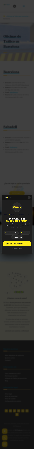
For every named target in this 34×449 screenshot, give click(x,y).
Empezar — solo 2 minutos (17, 244)
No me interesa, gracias (17, 248)
